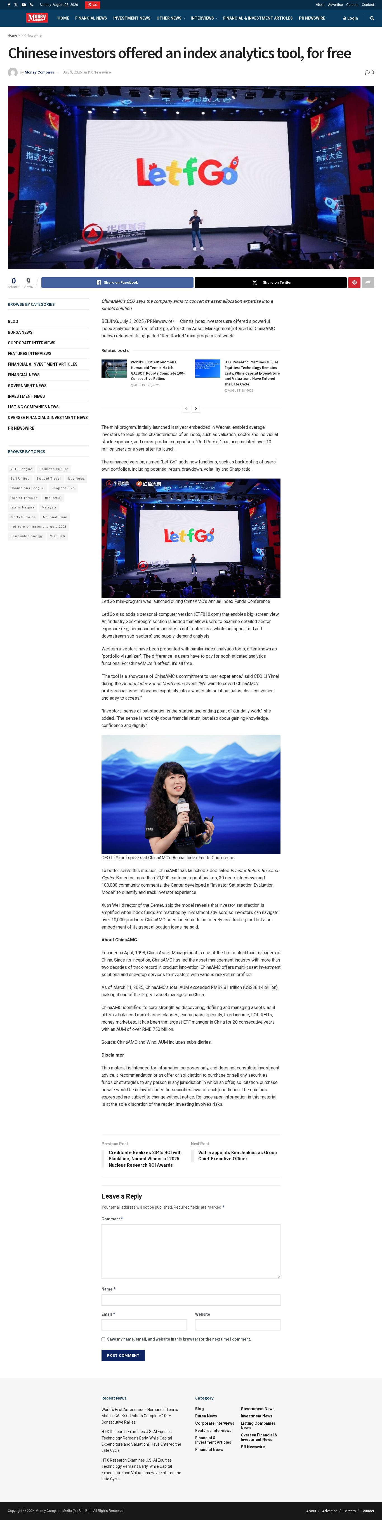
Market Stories (23, 517)
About (320, 5)
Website (202, 1314)
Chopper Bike (63, 488)
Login (352, 18)
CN (95, 5)
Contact (368, 5)
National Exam (55, 517)
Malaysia (49, 507)
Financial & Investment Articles (258, 18)
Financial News (91, 18)
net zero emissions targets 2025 (39, 527)
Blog (13, 321)
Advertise (335, 5)
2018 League (21, 469)
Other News (169, 18)
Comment (113, 1218)
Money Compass (39, 72)
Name (109, 1289)
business (76, 478)
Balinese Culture (54, 469)
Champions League (27, 488)
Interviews (202, 18)
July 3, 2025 (72, 72)
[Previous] (186, 409)
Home (63, 18)
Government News (27, 385)
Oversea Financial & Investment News (48, 417)
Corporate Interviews (31, 343)
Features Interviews (29, 353)
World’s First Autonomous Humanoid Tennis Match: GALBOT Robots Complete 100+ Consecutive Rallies (158, 370)
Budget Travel (49, 478)
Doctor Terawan (24, 498)
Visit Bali (57, 536)
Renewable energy (27, 536)
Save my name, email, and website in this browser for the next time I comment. (179, 1339)
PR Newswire (312, 18)
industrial (53, 498)
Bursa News (20, 332)
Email (108, 1314)
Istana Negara (22, 507)
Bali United (20, 478)
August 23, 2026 (146, 385)
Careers (352, 5)
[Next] (196, 409)
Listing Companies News (33, 407)
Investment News (131, 18)
